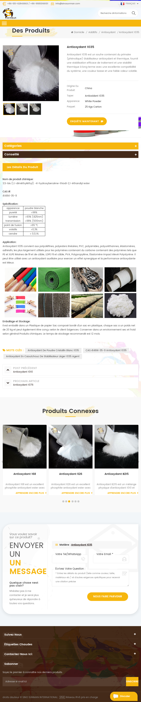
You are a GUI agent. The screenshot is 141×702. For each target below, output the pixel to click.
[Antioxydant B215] (116, 447)
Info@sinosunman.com (68, 3)
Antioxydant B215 (117, 474)
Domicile (79, 32)
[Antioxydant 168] (25, 447)
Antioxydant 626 (70, 474)
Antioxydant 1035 (81, 545)
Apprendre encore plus (30, 493)
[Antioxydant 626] (71, 447)
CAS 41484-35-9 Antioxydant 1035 (106, 350)
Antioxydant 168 (24, 474)
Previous (3, 462)
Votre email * (104, 554)
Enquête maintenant (84, 121)
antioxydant (108, 32)
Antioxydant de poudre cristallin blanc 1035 (53, 350)
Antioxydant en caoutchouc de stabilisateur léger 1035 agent (42, 356)
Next (138, 462)
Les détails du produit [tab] (22, 167)
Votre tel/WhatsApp (68, 554)
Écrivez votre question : (70, 569)
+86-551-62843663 (17, 3)
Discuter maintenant (127, 697)
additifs (92, 32)
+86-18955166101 (39, 3)
